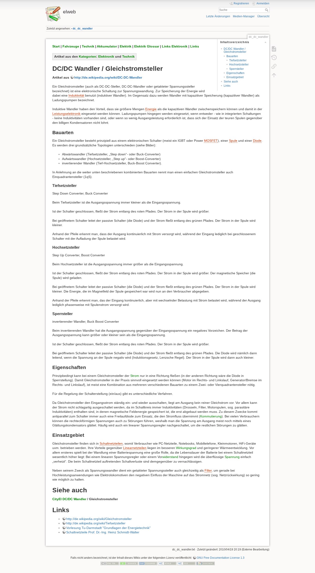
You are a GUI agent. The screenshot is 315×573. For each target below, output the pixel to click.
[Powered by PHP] (148, 563)
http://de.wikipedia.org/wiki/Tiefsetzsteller (95, 523)
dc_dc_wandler (83, 28)
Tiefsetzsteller (238, 60)
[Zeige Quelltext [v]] (274, 48)
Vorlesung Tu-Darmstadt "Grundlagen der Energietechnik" (108, 528)
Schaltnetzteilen (111, 443)
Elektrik (125, 46)
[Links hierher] (274, 66)
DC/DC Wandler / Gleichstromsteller (235, 50)
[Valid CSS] (186, 563)
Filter (208, 470)
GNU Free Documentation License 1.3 (220, 557)
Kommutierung (211, 416)
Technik (88, 46)
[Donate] (129, 563)
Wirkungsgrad (186, 448)
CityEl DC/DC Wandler (69, 499)
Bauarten (232, 56)
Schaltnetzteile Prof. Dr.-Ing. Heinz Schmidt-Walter (102, 532)
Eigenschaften (235, 73)
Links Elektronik (174, 46)
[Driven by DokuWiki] (205, 563)
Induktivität (76, 95)
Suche (267, 10)
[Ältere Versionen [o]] (274, 57)
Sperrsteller (236, 69)
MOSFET (211, 140)
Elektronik (106, 56)
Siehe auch (231, 81)
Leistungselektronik (66, 113)
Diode (257, 140)
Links (227, 85)
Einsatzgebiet (235, 77)
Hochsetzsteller (239, 64)
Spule (233, 140)
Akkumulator (107, 46)
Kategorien (87, 56)
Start (56, 46)
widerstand (170, 457)
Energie (151, 109)
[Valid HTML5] (167, 563)
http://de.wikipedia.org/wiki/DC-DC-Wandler (108, 77)
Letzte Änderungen (218, 16)
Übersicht (263, 16)
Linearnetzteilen (134, 448)
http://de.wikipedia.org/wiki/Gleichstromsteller (99, 519)
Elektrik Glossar (146, 46)
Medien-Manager (244, 16)
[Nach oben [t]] (274, 75)
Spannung (232, 457)
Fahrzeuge (70, 46)
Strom (134, 376)
